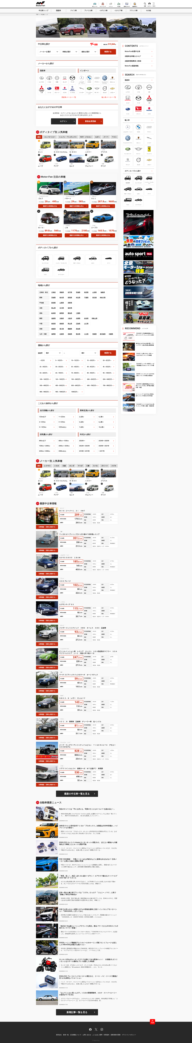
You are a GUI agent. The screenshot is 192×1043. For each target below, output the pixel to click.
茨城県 (53, 297)
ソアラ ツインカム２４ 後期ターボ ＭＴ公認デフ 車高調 (81, 768)
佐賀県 (62, 334)
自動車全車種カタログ (133, 56)
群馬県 (70, 297)
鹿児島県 (103, 334)
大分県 (86, 334)
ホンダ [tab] (71, 466)
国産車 (58, 10)
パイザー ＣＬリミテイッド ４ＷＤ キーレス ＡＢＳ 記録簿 (82, 628)
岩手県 (70, 292)
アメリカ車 (88, 10)
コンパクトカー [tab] (49, 137)
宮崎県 (94, 334)
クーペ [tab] (106, 137)
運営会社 (59, 1035)
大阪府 (70, 318)
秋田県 (86, 292)
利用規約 (106, 1035)
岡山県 (70, 323)
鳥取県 (53, 323)
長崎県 (70, 334)
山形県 (94, 292)
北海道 (53, 292)
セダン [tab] (97, 137)
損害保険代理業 (115, 1035)
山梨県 (62, 303)
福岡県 (53, 334)
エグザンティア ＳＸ (66, 604)
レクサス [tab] (47, 466)
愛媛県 (70, 329)
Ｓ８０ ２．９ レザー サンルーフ (72, 698)
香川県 (62, 329)
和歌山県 (94, 318)
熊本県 (78, 334)
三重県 (78, 313)
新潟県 (53, 303)
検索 (145, 6)
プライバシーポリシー (129, 1035)
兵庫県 (78, 318)
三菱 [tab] (87, 466)
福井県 (70, 308)
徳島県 (53, 329)
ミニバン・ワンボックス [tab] (68, 137)
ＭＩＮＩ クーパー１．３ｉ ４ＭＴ (72, 511)
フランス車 (134, 10)
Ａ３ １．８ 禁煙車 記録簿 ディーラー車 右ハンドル (80, 721)
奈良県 (86, 318)
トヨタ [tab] (56, 466)
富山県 (53, 308)
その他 (148, 10)
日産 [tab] (64, 466)
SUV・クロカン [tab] (86, 137)
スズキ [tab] (113, 466)
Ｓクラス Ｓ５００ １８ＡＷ (69, 557)
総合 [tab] (39, 137)
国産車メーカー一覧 (69, 97)
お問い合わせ (87, 1035)
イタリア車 (118, 10)
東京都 (94, 297)
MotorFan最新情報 (131, 66)
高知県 (78, 329)
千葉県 (86, 297)
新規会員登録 (90, 121)
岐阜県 (53, 313)
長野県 (70, 303)
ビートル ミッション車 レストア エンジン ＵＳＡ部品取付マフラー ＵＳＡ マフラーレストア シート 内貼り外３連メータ (88, 652)
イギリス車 (104, 10)
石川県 (62, 308)
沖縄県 (111, 334)
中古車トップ (43, 10)
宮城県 (78, 292)
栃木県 (62, 297)
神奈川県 (103, 297)
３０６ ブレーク (65, 581)
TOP (37, 14)
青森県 (62, 292)
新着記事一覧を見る (77, 1012)
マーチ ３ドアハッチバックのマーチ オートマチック (78, 675)
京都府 (62, 318)
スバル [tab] (95, 466)
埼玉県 (78, 297)
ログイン (150, 6)
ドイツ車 (73, 10)
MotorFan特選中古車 (132, 51)
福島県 (103, 292)
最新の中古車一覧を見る (77, 793)
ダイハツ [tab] (104, 466)
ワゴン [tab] (114, 137)
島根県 (62, 323)
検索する (108, 52)
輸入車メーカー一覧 (109, 97)
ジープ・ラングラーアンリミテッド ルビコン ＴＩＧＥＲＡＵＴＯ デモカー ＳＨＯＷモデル (88, 746)
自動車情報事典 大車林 (133, 61)
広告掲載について (75, 1035)
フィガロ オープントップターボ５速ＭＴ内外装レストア (79, 534)
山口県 (86, 323)
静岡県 (62, 313)
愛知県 (70, 313)
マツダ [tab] (80, 466)
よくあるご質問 (97, 1035)
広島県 (78, 323)
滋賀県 (53, 318)
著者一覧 (66, 1035)
